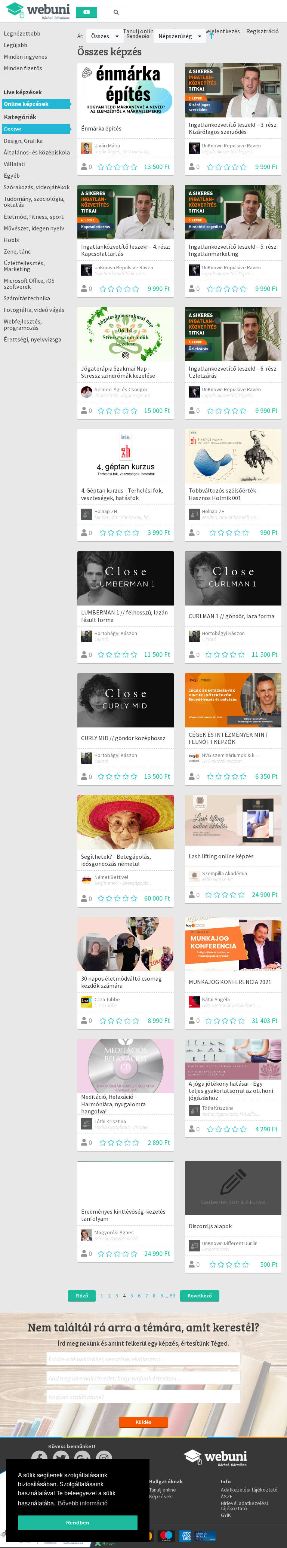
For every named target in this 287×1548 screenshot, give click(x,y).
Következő (200, 1295)
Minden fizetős (23, 68)
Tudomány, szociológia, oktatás (34, 201)
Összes (13, 129)
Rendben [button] (77, 1523)
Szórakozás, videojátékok (37, 187)
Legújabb (15, 45)
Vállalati (14, 164)
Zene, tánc (17, 251)
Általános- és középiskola (37, 152)
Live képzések (23, 92)
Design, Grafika (23, 140)
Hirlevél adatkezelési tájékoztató (244, 1506)
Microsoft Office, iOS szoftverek (29, 283)
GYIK (226, 1515)
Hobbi (11, 239)
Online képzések (26, 103)
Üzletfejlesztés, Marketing (24, 266)
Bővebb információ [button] (83, 1503)
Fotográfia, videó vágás (34, 309)
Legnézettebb (22, 33)
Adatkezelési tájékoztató (249, 1489)
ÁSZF (226, 1496)
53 (172, 1295)
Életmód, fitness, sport (34, 216)
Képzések (160, 1496)
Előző (81, 1295)
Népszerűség (175, 36)
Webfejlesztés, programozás (23, 324)
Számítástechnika (27, 298)
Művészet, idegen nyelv (34, 228)
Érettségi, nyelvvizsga (32, 339)
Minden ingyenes (25, 56)
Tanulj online (162, 1489)
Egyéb (12, 175)
